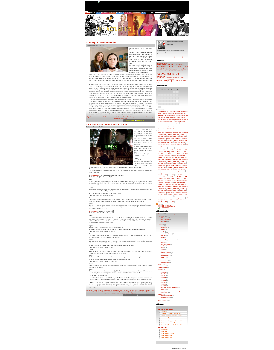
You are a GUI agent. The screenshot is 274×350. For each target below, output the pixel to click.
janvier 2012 (168, 180)
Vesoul (162, 249)
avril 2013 (181, 173)
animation (100, 290)
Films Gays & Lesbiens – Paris (169, 239)
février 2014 (170, 169)
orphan (136, 117)
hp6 (102, 291)
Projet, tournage (162, 300)
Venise (162, 247)
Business (113, 293)
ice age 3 (117, 291)
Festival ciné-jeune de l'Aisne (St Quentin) (172, 315)
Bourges (163, 231)
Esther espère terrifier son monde (101, 43)
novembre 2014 (170, 165)
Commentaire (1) (130, 120)
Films (125, 118)
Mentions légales (176, 348)
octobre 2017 (169, 149)
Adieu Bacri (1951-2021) (163, 111)
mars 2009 (163, 196)
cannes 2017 (160, 69)
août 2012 (185, 176)
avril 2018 (181, 146)
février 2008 (164, 201)
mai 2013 (175, 173)
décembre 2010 (168, 186)
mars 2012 (183, 178)
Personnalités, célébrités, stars (128, 293)
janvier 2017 (168, 153)
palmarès (180, 77)
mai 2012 (172, 178)
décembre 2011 (175, 180)
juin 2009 (176, 194)
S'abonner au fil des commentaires (166, 206)
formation (160, 264)
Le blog (160, 269)
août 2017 (185, 149)
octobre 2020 (185, 132)
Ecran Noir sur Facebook (168, 333)
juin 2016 (160, 157)
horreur (111, 117)
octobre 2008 (173, 198)
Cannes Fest (165, 329)
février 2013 (164, 174)
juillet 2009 (169, 194)
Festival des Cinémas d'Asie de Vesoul (171, 319)
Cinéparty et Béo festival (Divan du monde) (172, 313)
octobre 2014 (178, 165)
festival (161, 73)
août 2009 (163, 194)
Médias (160, 294)
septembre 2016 (169, 155)
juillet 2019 (169, 140)
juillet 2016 (182, 155)
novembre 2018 (165, 144)
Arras (162, 225)
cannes (169, 66)
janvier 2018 (171, 148)
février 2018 (164, 148)
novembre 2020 (177, 132)
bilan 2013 (163, 275)
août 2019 (163, 140)
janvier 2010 (183, 190)
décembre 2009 (161, 192)
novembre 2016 (184, 153)
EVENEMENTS (120, 12)
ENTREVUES (128, 12)
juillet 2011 (182, 182)
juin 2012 (166, 178)
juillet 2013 (164, 173)
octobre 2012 (169, 176)
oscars (175, 77)
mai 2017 (172, 151)
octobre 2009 (178, 192)
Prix (165, 80)
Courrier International (166, 295)
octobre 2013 (173, 171)
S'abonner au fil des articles (164, 205)
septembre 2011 (169, 182)
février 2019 (170, 142)
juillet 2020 (176, 134)
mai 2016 (166, 157)
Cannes (163, 232)
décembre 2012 (178, 174)
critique (165, 71)
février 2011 (184, 184)
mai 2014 (181, 167)
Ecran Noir (164, 331)
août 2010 (170, 188)
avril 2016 (171, 157)
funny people (123, 290)
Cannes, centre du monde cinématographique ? (173, 291)
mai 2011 (166, 184)
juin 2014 (176, 167)
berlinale (181, 64)
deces (171, 71)
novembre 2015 (177, 159)
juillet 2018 (164, 146)
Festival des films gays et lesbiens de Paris (172, 320)
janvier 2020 (183, 136)
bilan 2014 (163, 277)
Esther (107, 117)
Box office (113, 290)
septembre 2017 (177, 149)
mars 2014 (163, 169)
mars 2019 (163, 142)
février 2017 (160, 153)
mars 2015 (169, 163)
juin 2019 (176, 140)
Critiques (121, 118)
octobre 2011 (161, 182)
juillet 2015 (176, 161)
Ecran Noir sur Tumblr (167, 335)
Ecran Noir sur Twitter (167, 337)
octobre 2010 (185, 186)
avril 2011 (171, 184)
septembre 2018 (181, 144)
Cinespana (163, 235)
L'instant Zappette (165, 297)
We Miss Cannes (167, 233)
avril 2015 (163, 163)
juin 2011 (160, 184)
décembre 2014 (161, 165)
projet (170, 80)
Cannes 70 (163, 289)
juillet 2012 (160, 178)
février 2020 (176, 136)
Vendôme (163, 245)
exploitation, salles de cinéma (168, 215)
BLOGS (143, 12)
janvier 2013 (171, 174)
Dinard (162, 237)
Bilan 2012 (163, 273)
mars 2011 (177, 184)
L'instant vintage (165, 262)
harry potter (135, 290)
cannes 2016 (184, 67)
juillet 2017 (160, 151)
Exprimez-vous (140, 120)
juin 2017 (166, 151)
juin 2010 (182, 188)
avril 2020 (163, 136)
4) (93, 211)
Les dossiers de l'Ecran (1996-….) (167, 271)
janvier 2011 (161, 186)
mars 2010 (169, 190)
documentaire (178, 71)
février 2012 (160, 180)
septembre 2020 (162, 134)
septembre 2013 (181, 171)
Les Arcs (163, 240)
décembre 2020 (168, 132)
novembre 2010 (177, 186)
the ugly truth (145, 291)
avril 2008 (181, 199)
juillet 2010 (176, 188)
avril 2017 (178, 151)
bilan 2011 (163, 272)
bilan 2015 (163, 279)
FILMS (98, 12)
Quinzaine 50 (164, 292)
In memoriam (161, 265)
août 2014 (163, 167)
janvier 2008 (171, 201)
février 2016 (184, 157)
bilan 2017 (163, 282)
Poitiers (163, 242)
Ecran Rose (164, 259)
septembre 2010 (162, 188)
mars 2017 (183, 151)
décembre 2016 (175, 153)
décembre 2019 (161, 138)
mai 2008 (175, 199)
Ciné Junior (164, 311)
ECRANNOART (136, 12)
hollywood (97, 291)
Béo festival (164, 227)
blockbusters (106, 290)
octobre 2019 (178, 138)
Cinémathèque (164, 217)
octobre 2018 (173, 144)
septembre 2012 (177, 176)
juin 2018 (170, 146)
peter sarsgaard (142, 117)
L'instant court (164, 260)
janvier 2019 (177, 142)
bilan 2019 (163, 285)
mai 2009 (181, 194)
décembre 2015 (168, 159)
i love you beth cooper (109, 291)
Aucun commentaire (131, 295)
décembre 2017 (178, 148)
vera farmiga (150, 117)
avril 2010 (163, 190)
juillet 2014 (169, 167)
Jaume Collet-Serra (128, 117)
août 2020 (170, 134)
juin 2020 (182, 134)
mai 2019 (181, 140)
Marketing (163, 221)
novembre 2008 (165, 198)
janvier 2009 (177, 196)
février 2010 (176, 190)
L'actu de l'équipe (162, 267)
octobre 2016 (161, 155)
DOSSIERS (112, 12)
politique (159, 80)
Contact (184, 348)
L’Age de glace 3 (96, 175)
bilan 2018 (163, 284)
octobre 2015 (185, 159)
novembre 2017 (161, 149)
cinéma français (169, 69)
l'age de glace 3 (125, 291)
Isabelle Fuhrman (118, 117)
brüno (117, 290)
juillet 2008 (164, 199)
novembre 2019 (170, 138)
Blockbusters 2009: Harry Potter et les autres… (107, 124)
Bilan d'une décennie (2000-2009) (169, 287)
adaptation (161, 63)
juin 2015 (182, 161)
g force (129, 290)
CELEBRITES (104, 12)
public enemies (137, 291)
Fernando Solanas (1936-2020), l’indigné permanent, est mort (172, 128)
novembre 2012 (161, 176)
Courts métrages (165, 255)
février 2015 (176, 163)
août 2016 (176, 155)
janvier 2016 (161, 159)
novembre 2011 (184, 180)
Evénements (161, 216)
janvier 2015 (183, 163)
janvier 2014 (177, 169)
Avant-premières (165, 253)
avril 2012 (178, 178)
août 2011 (176, 182)
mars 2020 (169, 136)
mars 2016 (177, 157)
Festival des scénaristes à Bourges (170, 322)
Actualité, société (165, 252)
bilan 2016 (163, 280)
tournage (178, 80)
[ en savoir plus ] (178, 56)
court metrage (178, 69)
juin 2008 (170, 199)
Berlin (177, 64)
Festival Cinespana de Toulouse (169, 317)
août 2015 (170, 161)
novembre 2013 (165, 171)
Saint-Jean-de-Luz (165, 244)
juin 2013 (170, 173)
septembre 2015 (162, 161)
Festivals (160, 224)
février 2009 (170, 196)
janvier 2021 (161, 132)
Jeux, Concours (165, 219)
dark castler (101, 117)
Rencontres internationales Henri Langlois (172, 324)
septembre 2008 (181, 198)
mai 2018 (175, 146)
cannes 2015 (177, 67)
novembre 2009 (170, 192)
